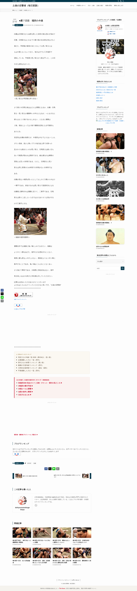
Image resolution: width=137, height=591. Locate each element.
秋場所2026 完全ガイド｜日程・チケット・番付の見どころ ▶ (40, 383)
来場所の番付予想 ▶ (25, 386)
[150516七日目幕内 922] (25, 95)
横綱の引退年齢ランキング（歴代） (30, 365)
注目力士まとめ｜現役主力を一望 (106, 90)
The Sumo (62, 588)
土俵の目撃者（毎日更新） (26, 5)
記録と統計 (99, 98)
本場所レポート (18, 25)
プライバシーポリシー (64, 580)
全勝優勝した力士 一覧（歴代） (29, 360)
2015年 (29, 463)
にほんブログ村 (19, 309)
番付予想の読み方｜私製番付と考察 (106, 87)
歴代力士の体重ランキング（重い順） (31, 362)
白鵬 (35, 463)
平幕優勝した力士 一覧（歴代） (29, 370)
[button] (46, 468)
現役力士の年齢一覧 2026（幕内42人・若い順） (35, 357)
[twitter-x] (118, 1)
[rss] (121, 1)
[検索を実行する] (122, 268)
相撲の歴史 (99, 101)
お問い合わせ (75, 580)
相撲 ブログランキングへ (20, 299)
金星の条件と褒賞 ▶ (25, 392)
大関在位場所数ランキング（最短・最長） (33, 368)
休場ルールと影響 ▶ (25, 389)
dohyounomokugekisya (22, 508)
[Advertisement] (52, 329)
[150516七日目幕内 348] (30, 234)
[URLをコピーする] (57, 468)
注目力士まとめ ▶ (25, 394)
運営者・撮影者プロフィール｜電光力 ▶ (26, 434)
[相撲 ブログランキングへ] (23, 296)
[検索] (123, 1)
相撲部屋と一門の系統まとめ (104, 92)
